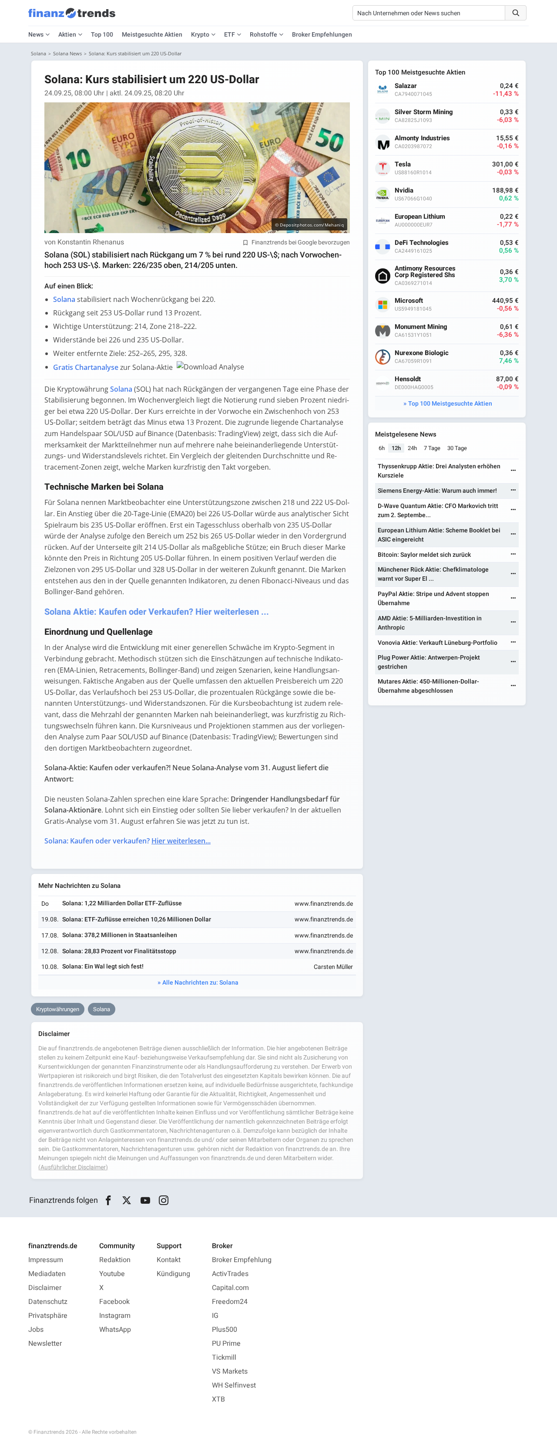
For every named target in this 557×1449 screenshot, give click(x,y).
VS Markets (230, 1371)
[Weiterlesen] (513, 471)
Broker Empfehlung (242, 1260)
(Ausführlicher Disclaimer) (73, 1167)
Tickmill (224, 1357)
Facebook (114, 1302)
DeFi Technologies (422, 243)
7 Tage (432, 448)
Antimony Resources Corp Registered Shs (425, 271)
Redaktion (115, 1260)
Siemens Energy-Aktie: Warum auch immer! (437, 490)
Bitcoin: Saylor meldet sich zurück (424, 554)
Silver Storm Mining (424, 112)
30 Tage (457, 448)
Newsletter (45, 1343)
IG (215, 1315)
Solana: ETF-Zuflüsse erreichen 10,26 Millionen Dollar (136, 919)
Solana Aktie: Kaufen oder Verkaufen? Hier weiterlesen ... (156, 612)
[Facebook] (108, 1200)
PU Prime (226, 1343)
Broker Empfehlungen (322, 34)
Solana (38, 53)
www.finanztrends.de (324, 903)
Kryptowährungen (57, 1009)
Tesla (403, 164)
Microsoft (409, 301)
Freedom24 (230, 1302)
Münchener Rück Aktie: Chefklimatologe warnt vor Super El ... (433, 574)
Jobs (36, 1329)
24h (412, 448)
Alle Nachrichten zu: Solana (200, 982)
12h (396, 448)
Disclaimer (44, 1288)
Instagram (115, 1315)
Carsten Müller (333, 967)
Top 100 (102, 34)
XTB (218, 1399)
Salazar (406, 86)
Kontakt (169, 1260)
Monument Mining (421, 327)
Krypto (200, 34)
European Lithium (420, 216)
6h (382, 448)
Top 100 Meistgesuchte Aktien (450, 403)
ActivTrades (230, 1274)
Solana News (67, 53)
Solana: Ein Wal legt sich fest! (103, 966)
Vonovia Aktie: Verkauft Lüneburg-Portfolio (437, 642)
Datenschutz (47, 1302)
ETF (229, 34)
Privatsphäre (47, 1315)
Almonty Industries (422, 138)
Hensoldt (408, 379)
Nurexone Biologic (422, 353)
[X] (126, 1200)
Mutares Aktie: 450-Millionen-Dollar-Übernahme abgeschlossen (428, 686)
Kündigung (173, 1274)
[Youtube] (145, 1200)
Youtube (112, 1274)
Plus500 (224, 1329)
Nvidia (404, 190)
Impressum (45, 1260)
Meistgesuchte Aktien (152, 34)
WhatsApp (115, 1329)
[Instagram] (163, 1200)
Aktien (67, 34)
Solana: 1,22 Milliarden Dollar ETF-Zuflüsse (122, 903)
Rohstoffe (263, 34)
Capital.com (230, 1288)
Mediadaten (47, 1274)
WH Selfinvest (234, 1385)
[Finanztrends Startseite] (71, 17)
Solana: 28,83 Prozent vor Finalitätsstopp (119, 951)
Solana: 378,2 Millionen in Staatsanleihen (119, 935)
